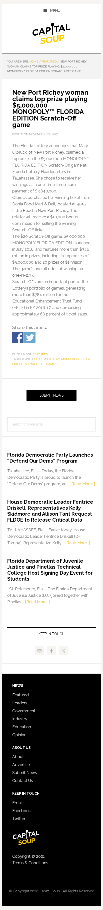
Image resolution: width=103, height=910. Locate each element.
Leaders (19, 703)
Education (21, 727)
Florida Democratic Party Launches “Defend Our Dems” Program (50, 458)
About (18, 756)
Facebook (21, 810)
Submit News (51, 395)
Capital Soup (51, 33)
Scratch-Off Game (40, 364)
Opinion (19, 734)
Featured (40, 354)
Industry (19, 719)
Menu (55, 11)
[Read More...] (82, 484)
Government (24, 711)
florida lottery (47, 359)
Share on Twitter (30, 337)
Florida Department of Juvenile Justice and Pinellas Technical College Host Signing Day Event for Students (50, 570)
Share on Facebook (18, 337)
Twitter (18, 818)
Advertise (21, 764)
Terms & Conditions (30, 862)
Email (17, 802)
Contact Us (22, 780)
